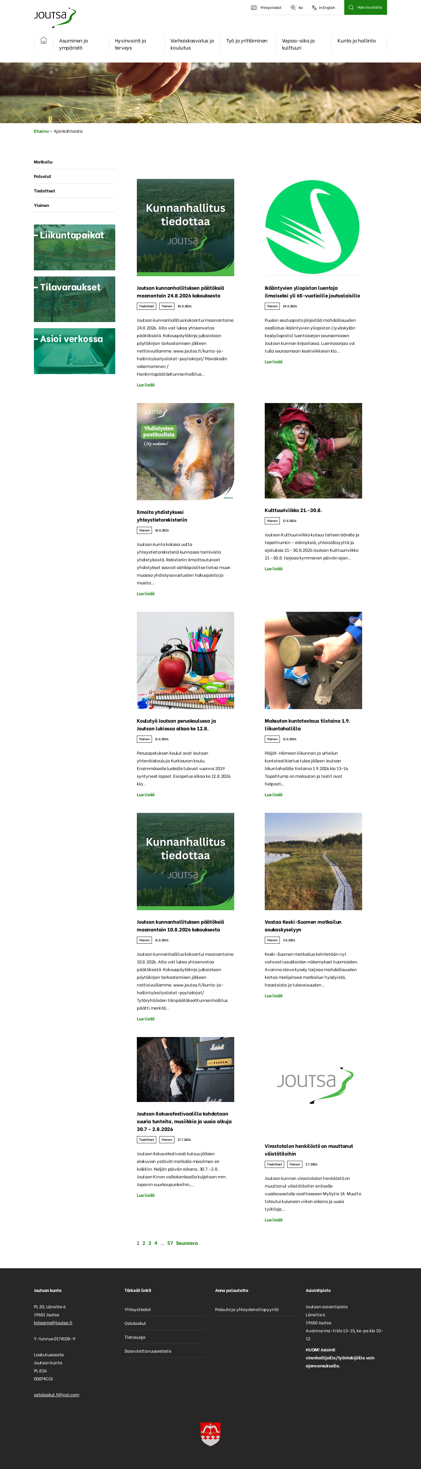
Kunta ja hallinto (356, 40)
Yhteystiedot (271, 7)
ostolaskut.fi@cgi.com (56, 1394)
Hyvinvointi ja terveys (130, 44)
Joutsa (54, 18)
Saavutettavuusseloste (148, 1350)
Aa (300, 7)
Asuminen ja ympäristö (73, 44)
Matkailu (43, 161)
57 (170, 1242)
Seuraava (187, 1242)
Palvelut (42, 176)
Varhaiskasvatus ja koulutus (192, 44)
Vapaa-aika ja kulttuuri (298, 44)
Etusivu (41, 130)
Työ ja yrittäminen (247, 40)
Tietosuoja (135, 1337)
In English (327, 7)
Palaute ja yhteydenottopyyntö (247, 1309)
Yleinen (166, 306)
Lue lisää (146, 384)
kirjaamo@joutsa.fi (53, 1322)
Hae (351, 7)
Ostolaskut (135, 1323)
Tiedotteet (146, 306)
